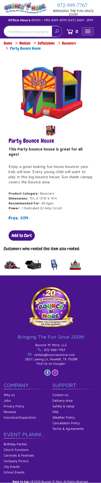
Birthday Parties (15, 444)
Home (8, 43)
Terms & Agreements (68, 429)
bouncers (69, 43)
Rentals (24, 43)
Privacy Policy (14, 406)
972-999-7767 (72, 5)
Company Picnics (16, 461)
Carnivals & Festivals (19, 455)
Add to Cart (22, 235)
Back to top (21, 481)
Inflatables (46, 43)
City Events (12, 467)
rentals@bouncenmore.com (54, 355)
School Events (14, 472)
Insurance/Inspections (20, 417)
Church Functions (16, 450)
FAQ (55, 412)
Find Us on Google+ (51, 363)
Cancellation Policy (66, 423)
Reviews (10, 412)
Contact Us (60, 395)
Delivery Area (62, 400)
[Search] (57, 31)
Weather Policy (63, 417)
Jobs (7, 400)
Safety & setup (63, 406)
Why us (9, 395)
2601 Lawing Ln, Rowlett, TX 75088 (51, 359)
